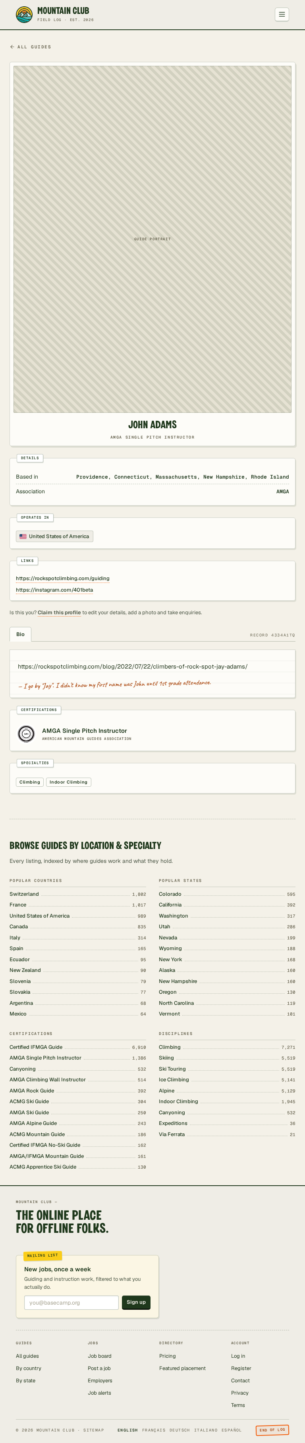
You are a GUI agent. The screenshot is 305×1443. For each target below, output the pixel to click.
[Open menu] (282, 15)
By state (25, 1380)
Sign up (136, 1302)
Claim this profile (59, 612)
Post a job (99, 1368)
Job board (100, 1356)
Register (241, 1368)
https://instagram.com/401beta (54, 589)
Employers (100, 1380)
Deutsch (180, 1430)
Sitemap (93, 1430)
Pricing (167, 1356)
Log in (238, 1356)
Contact (240, 1380)
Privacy (240, 1392)
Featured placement (182, 1368)
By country (28, 1368)
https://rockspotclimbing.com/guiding (63, 578)
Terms (238, 1405)
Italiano (206, 1430)
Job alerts (99, 1392)
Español (232, 1430)
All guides (34, 47)
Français (154, 1430)
